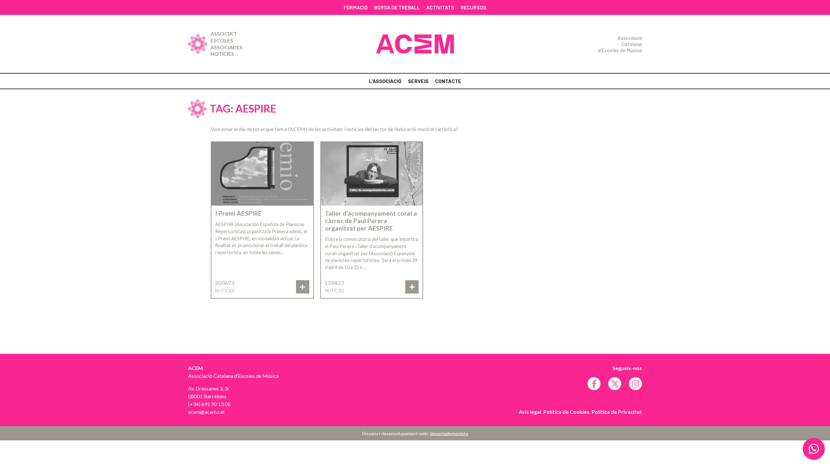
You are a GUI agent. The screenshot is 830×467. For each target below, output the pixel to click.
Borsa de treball (397, 7)
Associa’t (223, 33)
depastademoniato (449, 433)
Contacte (448, 81)
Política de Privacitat (617, 412)
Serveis (418, 81)
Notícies (222, 54)
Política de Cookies (566, 412)
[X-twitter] (614, 383)
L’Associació (385, 81)
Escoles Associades (226, 43)
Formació (356, 7)
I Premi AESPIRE (238, 213)
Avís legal (530, 412)
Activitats (440, 7)
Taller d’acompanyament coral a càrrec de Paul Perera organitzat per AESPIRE (371, 221)
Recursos (473, 7)
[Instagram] (635, 383)
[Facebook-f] (593, 383)
